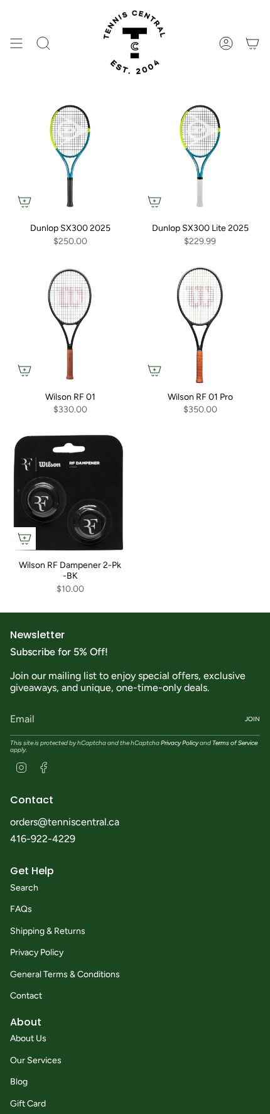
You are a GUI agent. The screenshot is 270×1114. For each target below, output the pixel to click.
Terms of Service (234, 743)
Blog (19, 1081)
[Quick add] (24, 201)
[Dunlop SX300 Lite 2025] (200, 156)
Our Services (36, 1060)
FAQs (21, 909)
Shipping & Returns (47, 931)
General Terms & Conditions (65, 974)
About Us (28, 1038)
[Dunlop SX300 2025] (70, 156)
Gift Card (28, 1103)
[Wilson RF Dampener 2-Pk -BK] (70, 493)
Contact (26, 995)
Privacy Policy (179, 743)
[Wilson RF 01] (70, 325)
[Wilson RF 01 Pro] (200, 325)
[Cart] (252, 43)
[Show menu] (16, 43)
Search (24, 887)
